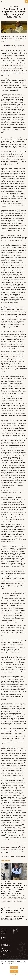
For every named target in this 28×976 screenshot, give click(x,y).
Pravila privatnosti (15, 963)
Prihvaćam (14, 967)
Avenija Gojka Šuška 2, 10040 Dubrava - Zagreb (6, 951)
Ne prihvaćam (14, 971)
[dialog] (14, 968)
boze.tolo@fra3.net (5, 939)
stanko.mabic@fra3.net (5, 945)
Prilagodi (14, 974)
